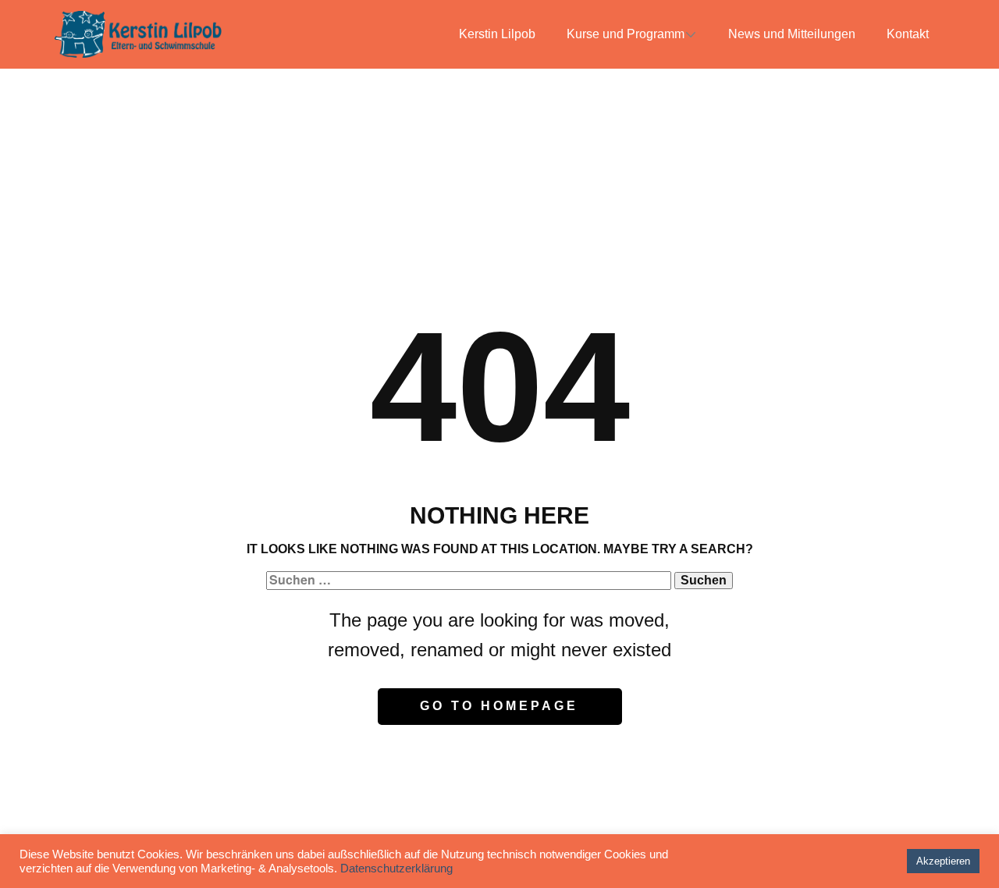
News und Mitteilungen (791, 34)
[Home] (138, 34)
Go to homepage (499, 705)
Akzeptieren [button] (943, 861)
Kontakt (908, 34)
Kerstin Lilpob (497, 34)
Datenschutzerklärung (396, 868)
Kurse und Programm (625, 34)
